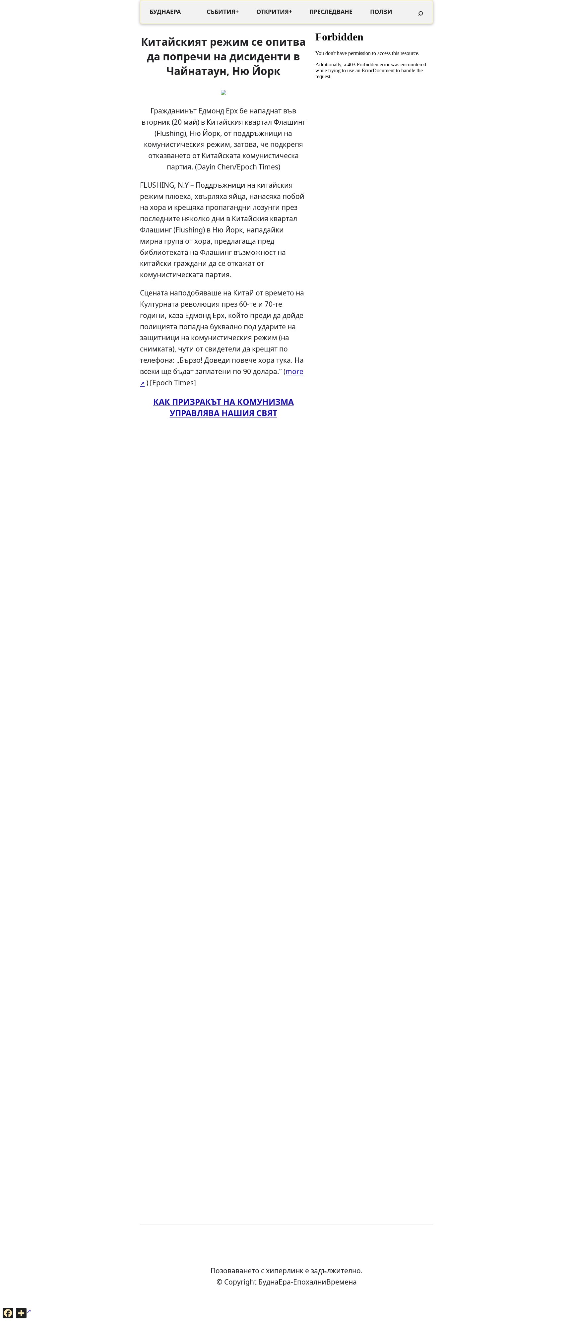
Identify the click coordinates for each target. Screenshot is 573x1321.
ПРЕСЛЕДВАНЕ (330, 12)
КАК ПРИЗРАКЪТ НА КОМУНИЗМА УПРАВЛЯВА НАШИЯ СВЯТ (223, 407)
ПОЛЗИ (381, 12)
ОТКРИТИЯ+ (274, 12)
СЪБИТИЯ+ (223, 12)
